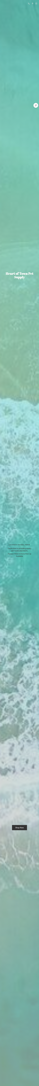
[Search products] (36, 105)
